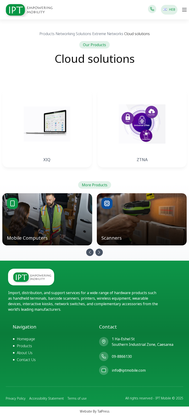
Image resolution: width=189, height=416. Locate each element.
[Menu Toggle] (184, 9)
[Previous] (90, 252)
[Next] (99, 252)
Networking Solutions (73, 33)
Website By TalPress (94, 411)
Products (47, 33)
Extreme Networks (107, 33)
